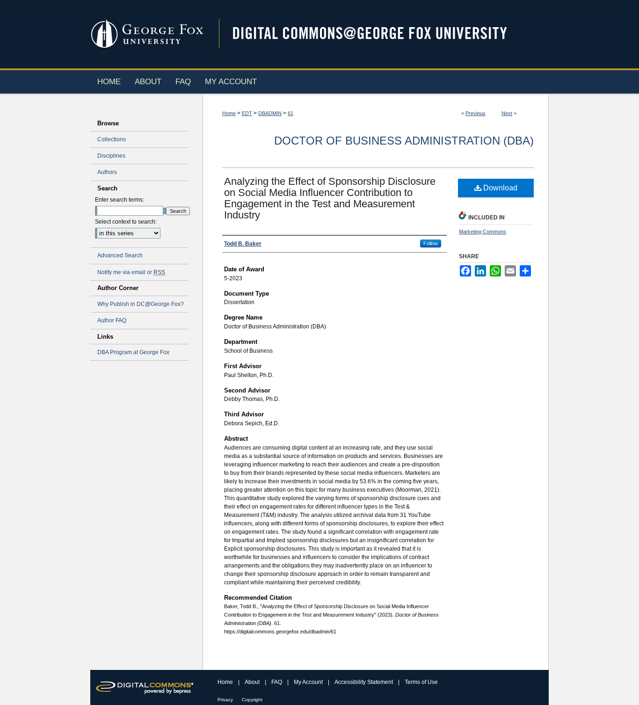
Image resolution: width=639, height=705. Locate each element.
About (253, 682)
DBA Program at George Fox (133, 352)
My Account (309, 682)
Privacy (226, 699)
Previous (475, 113)
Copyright (252, 699)
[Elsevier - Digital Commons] (146, 687)
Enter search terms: (119, 199)
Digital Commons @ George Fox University (378, 34)
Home (229, 113)
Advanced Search (120, 255)
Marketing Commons (482, 231)
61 (290, 113)
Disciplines (111, 156)
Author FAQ (111, 320)
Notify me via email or (131, 272)
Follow (430, 243)
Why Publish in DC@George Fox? (140, 304)
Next (506, 113)
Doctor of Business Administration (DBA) (404, 140)
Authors (107, 172)
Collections (111, 139)
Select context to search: (126, 221)
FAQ (277, 682)
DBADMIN (270, 113)
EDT (247, 113)
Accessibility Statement (364, 682)
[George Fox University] (148, 4)
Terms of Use (421, 682)
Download (499, 188)
